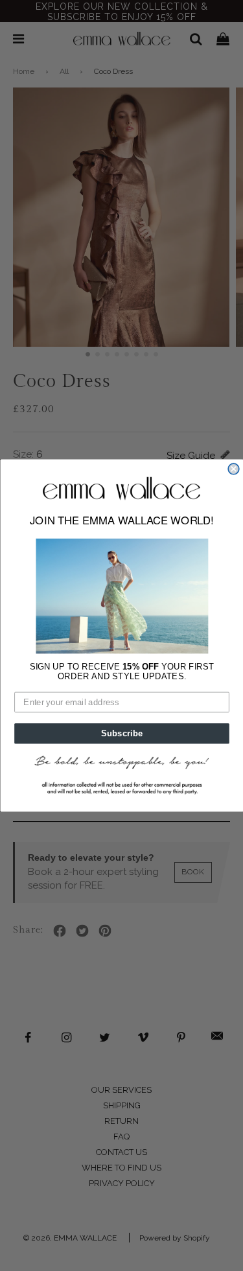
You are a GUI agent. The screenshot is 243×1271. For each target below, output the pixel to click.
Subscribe (121, 733)
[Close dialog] (233, 468)
